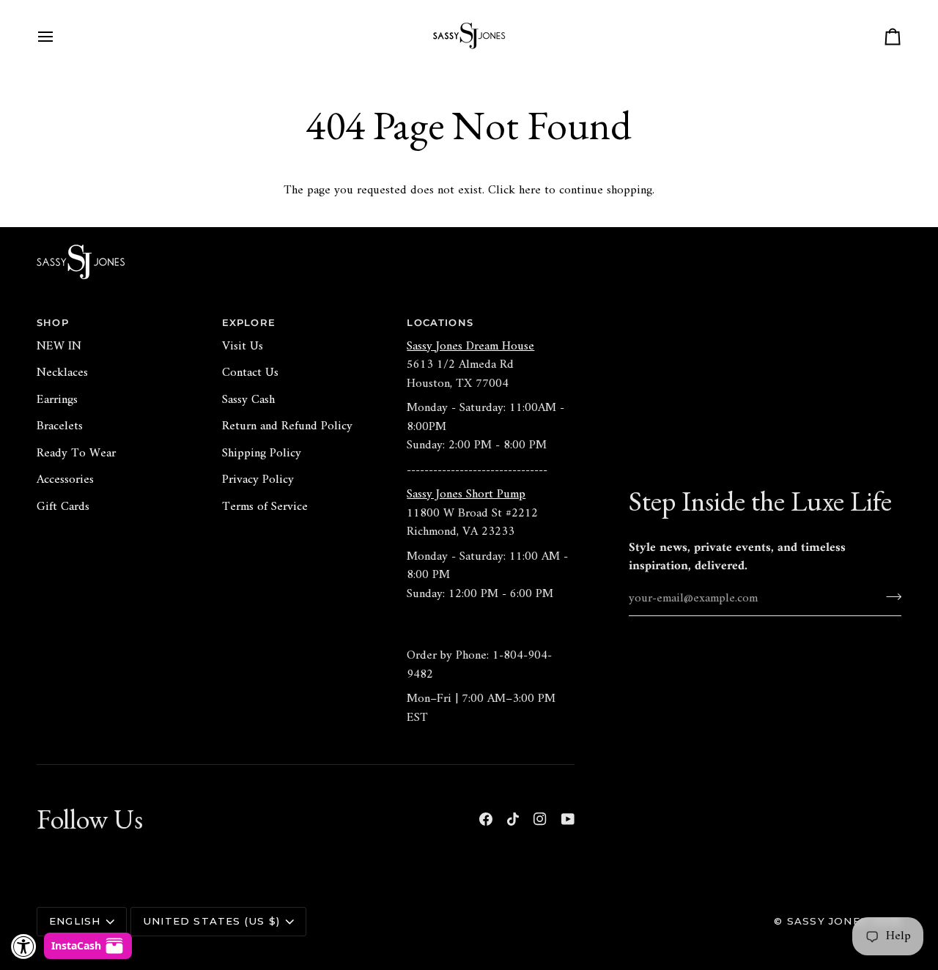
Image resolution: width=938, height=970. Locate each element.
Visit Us (242, 347)
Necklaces (62, 373)
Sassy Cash (248, 400)
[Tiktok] (513, 819)
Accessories (65, 480)
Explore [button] (249, 322)
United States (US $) (211, 921)
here (530, 190)
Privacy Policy (258, 480)
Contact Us (250, 373)
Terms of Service (265, 507)
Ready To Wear (76, 453)
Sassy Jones (827, 921)
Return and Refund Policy (287, 426)
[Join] (889, 597)
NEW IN (59, 347)
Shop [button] (53, 322)
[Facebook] (485, 819)
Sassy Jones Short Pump (466, 495)
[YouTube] (568, 819)
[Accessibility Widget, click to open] (23, 946)
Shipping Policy (261, 453)
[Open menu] (59, 36)
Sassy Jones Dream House (470, 347)
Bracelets (60, 426)
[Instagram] (540, 819)
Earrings (57, 400)
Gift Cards (63, 507)
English (74, 921)
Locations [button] (440, 322)
